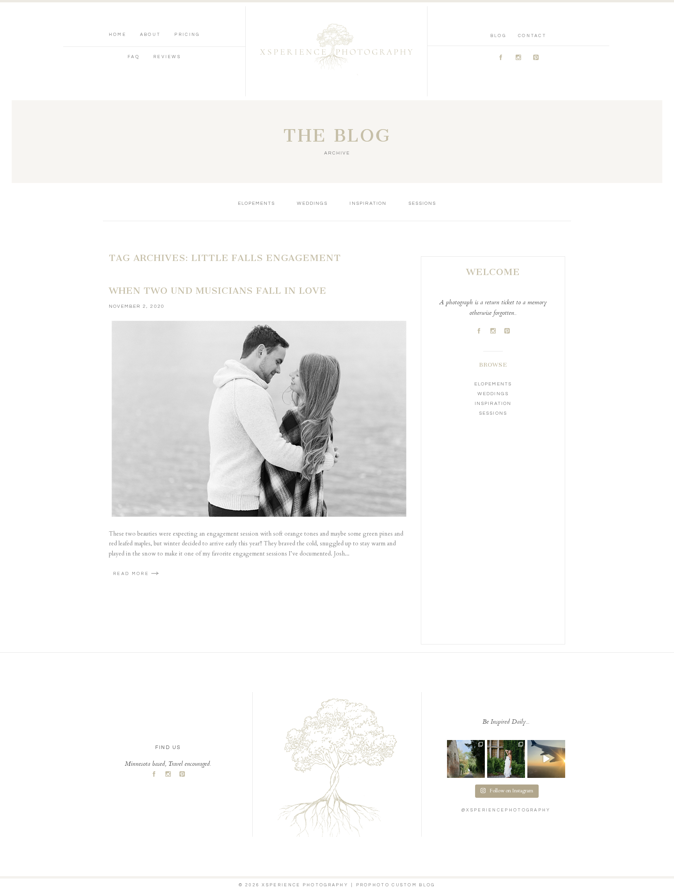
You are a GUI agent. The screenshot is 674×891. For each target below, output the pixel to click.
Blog (498, 36)
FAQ (134, 57)
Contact (532, 36)
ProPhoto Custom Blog (395, 885)
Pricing (187, 34)
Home (117, 34)
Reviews (167, 57)
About (150, 34)
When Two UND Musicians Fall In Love (217, 290)
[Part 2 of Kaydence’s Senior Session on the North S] (506, 759)
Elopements (256, 203)
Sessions (422, 203)
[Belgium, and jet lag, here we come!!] (546, 759)
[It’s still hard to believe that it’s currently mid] (466, 759)
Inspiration (367, 203)
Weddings (312, 203)
